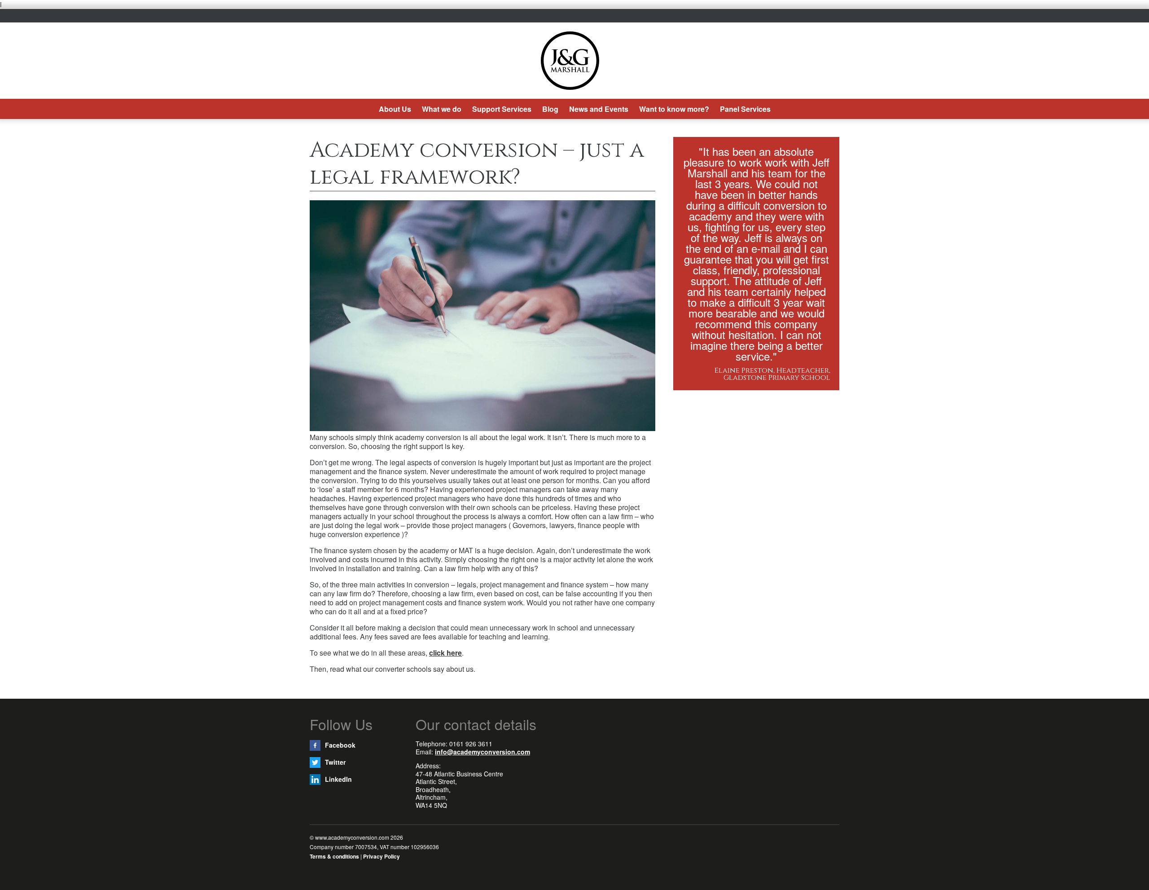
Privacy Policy (381, 856)
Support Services (501, 109)
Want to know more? (674, 109)
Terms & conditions (334, 856)
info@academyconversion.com (482, 751)
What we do (441, 109)
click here (445, 653)
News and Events (598, 109)
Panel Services (745, 109)
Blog (550, 109)
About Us (395, 109)
